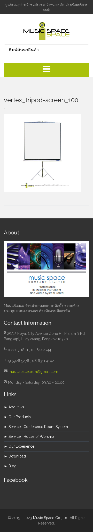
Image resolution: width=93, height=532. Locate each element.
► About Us (14, 407)
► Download (15, 456)
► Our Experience (19, 446)
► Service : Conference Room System (36, 427)
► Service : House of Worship (29, 436)
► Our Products (17, 417)
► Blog (10, 466)
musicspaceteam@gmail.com (33, 372)
